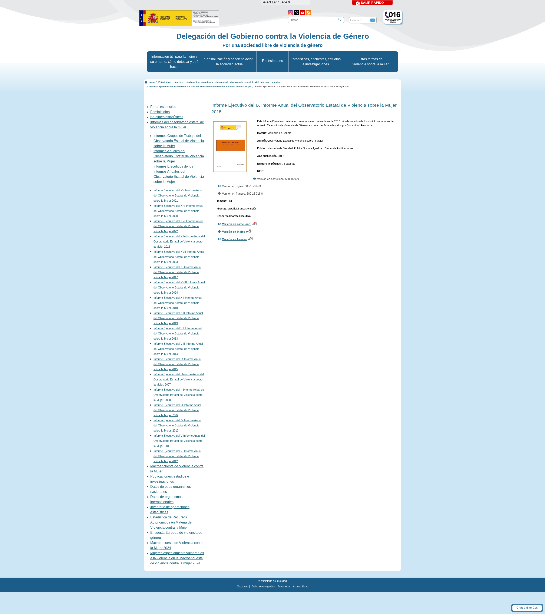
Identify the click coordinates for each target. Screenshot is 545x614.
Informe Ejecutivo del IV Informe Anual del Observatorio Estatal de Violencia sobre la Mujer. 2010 (177, 425)
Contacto (356, 20)
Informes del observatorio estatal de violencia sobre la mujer (248, 82)
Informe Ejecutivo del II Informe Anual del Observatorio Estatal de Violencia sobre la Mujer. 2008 (179, 395)
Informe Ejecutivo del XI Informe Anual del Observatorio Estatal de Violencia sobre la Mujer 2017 (177, 272)
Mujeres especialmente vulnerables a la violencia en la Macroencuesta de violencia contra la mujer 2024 (177, 558)
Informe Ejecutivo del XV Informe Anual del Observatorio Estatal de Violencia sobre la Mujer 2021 (177, 195)
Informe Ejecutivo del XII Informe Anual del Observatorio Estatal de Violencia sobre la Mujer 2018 (177, 303)
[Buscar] (339, 19)
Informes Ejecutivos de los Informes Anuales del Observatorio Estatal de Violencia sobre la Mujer (200, 86)
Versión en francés (234, 239)
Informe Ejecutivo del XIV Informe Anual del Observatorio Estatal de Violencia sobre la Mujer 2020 (178, 211)
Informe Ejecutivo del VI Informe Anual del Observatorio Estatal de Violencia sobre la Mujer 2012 (177, 456)
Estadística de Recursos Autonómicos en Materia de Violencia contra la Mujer (171, 522)
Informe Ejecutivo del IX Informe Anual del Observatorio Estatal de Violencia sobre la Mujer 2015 (177, 364)
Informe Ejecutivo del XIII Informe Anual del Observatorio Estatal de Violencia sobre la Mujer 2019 (178, 318)
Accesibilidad (300, 586)
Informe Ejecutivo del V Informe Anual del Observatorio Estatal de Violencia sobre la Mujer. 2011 (179, 441)
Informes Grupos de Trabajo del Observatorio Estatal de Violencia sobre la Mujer (178, 141)
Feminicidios (160, 112)
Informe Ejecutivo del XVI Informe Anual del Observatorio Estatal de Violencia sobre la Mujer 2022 (178, 226)
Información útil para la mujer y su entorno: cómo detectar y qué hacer (174, 62)
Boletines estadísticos (166, 117)
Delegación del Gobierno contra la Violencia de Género (272, 36)
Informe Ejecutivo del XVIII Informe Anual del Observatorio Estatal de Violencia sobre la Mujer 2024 (179, 287)
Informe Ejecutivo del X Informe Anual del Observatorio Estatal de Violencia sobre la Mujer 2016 (179, 241)
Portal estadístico (163, 107)
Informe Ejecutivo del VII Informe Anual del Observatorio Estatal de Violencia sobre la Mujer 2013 (177, 333)
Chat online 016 (527, 607)
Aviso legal (284, 586)
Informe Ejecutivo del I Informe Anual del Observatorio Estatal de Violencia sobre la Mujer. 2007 (178, 379)
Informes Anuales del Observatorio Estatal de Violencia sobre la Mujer (178, 156)
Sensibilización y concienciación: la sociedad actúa (229, 61)
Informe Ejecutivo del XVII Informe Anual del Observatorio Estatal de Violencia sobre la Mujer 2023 (178, 257)
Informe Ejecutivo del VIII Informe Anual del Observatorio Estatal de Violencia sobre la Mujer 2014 (178, 349)
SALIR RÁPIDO (372, 2)
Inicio (152, 82)
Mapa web (243, 586)
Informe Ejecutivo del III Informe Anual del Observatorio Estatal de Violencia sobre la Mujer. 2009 (177, 410)
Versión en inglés (234, 231)
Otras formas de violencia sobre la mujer (371, 61)
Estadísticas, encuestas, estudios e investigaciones (316, 61)
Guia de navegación (263, 586)
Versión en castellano (236, 224)
